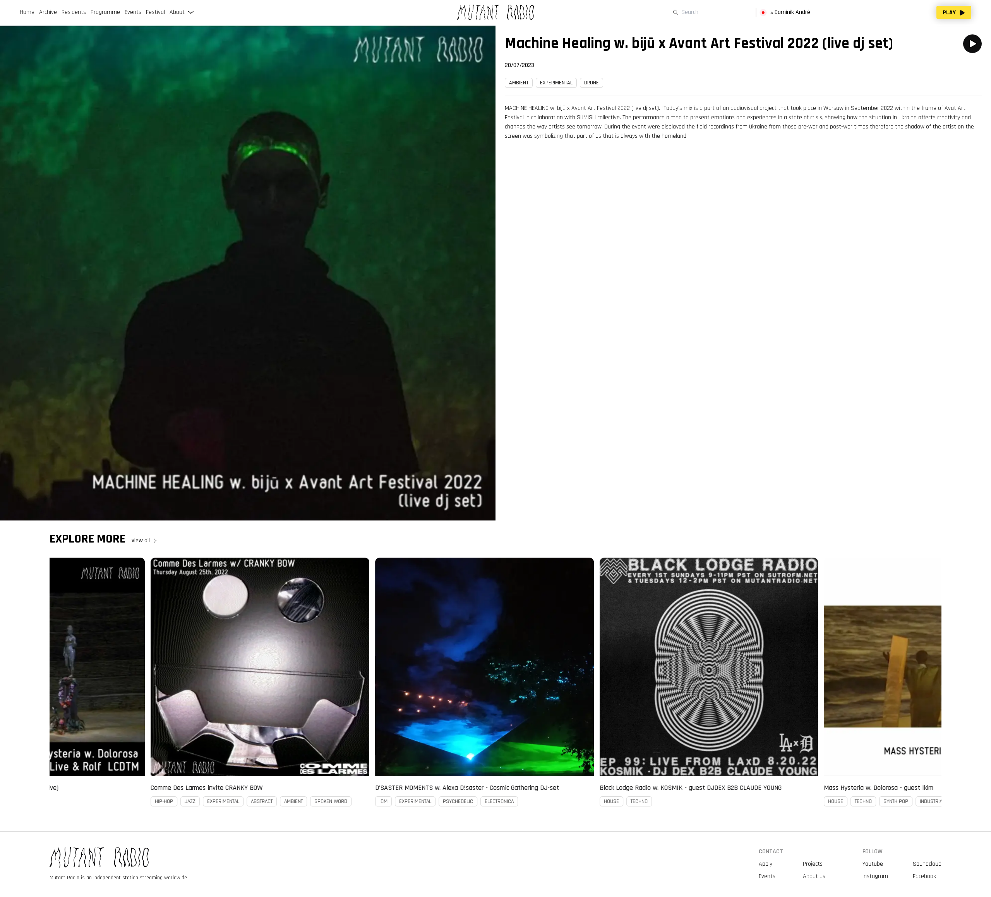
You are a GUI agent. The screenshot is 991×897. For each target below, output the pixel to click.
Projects (813, 864)
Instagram (875, 876)
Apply (765, 864)
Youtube (872, 864)
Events (767, 876)
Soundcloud (927, 864)
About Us (814, 876)
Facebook (924, 876)
